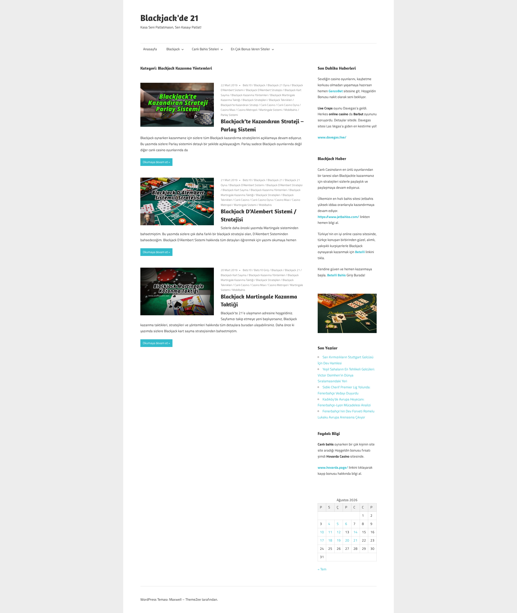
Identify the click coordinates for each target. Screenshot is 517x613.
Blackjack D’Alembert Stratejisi (264, 90)
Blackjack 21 (275, 180)
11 (330, 532)
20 (347, 540)
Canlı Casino (268, 105)
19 (339, 540)
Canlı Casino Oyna (288, 105)
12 (339, 532)
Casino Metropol (247, 110)
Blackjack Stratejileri (255, 100)
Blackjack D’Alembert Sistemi (246, 185)
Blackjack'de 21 (169, 17)
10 (322, 532)
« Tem (322, 569)
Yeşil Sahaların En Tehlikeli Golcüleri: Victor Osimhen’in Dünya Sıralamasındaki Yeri (346, 375)
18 (330, 540)
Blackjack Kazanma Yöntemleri (249, 95)
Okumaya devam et (155, 162)
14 (355, 532)
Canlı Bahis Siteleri (205, 49)
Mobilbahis (290, 110)
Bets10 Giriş (261, 270)
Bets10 (247, 85)
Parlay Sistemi (229, 115)
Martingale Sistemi (270, 110)
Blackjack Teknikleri (280, 100)
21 (355, 540)
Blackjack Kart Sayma (235, 190)
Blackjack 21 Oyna (278, 85)
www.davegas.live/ (332, 137)
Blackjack (173, 49)
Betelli (360, 252)
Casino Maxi (228, 110)
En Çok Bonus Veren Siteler (250, 49)
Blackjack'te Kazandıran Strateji (239, 105)
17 (322, 540)
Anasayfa (150, 49)
